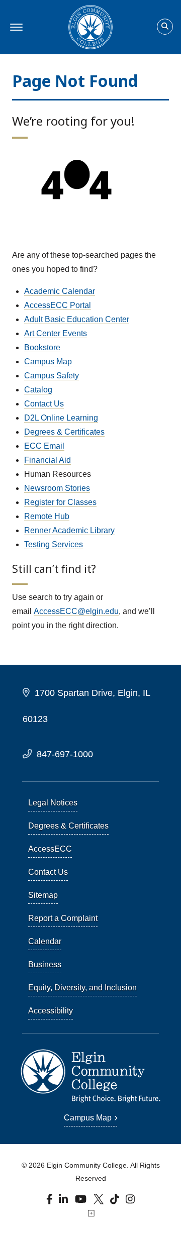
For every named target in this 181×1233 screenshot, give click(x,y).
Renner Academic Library (69, 530)
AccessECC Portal (57, 305)
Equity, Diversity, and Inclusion (82, 987)
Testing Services (53, 544)
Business (44, 964)
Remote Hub (46, 516)
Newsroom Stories (57, 488)
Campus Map (48, 361)
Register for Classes (60, 502)
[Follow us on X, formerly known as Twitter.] (99, 1201)
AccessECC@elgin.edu (76, 611)
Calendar (44, 941)
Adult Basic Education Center (76, 319)
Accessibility (50, 1010)
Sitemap (43, 895)
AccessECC (50, 849)
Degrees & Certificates (64, 432)
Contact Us (44, 403)
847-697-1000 (65, 754)
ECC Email (44, 446)
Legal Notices (52, 802)
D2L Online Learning (61, 418)
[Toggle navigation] (15, 27)
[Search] (165, 27)
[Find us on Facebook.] (50, 1201)
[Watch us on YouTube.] (81, 1201)
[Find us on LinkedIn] (64, 1201)
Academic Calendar (59, 291)
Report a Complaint (63, 918)
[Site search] (165, 27)
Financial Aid (47, 460)
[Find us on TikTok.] (116, 1201)
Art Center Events (55, 333)
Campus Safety (51, 375)
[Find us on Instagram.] (130, 1201)
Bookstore (42, 347)
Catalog (38, 389)
